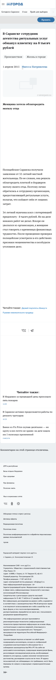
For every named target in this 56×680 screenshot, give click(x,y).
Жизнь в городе (36, 56)
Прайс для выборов (39, 12)
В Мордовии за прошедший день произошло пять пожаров (27, 400)
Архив (5, 542)
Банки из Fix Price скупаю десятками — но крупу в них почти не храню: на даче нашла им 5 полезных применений (26, 432)
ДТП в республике (10, 466)
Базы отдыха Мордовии (12, 471)
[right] (53, 12)
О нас (24, 12)
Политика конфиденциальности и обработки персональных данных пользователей (27, 535)
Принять (45, 20)
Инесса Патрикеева (34, 66)
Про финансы (8, 483)
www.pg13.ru (32, 553)
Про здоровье (9, 476)
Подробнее (8, 635)
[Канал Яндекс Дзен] (18, 504)
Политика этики (9, 529)
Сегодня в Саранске (10, 12)
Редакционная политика (13, 524)
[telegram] (33, 331)
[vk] (24, 331)
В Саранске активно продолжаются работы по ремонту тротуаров (27, 415)
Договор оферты (10, 519)
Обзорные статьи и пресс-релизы (16, 514)
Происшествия (13, 56)
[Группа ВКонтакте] (5, 504)
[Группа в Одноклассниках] (12, 504)
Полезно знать (9, 488)
